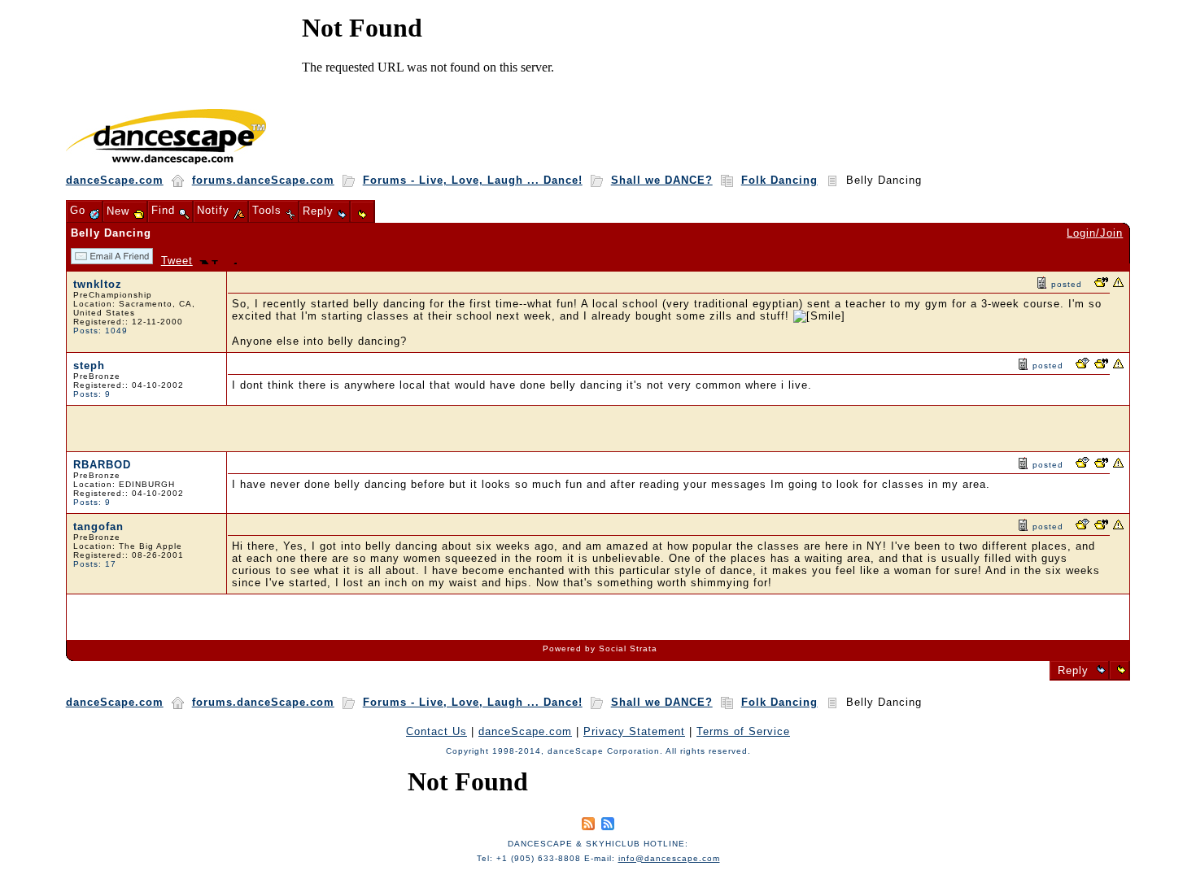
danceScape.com (115, 180)
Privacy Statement (634, 731)
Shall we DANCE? (662, 180)
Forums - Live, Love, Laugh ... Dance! (473, 180)
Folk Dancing (779, 180)
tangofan (98, 526)
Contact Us (436, 731)
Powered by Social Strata (600, 648)
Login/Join (1095, 233)
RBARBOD (102, 465)
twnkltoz (97, 284)
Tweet (177, 261)
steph (89, 365)
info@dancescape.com (669, 858)
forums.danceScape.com (263, 180)
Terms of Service (743, 731)
